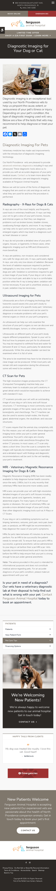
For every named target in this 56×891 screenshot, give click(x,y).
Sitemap (41, 870)
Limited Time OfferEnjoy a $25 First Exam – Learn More (27, 34)
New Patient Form (13, 635)
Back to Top (8, 873)
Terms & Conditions (11, 870)
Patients (9, 629)
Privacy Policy (8, 868)
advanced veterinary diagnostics (18, 165)
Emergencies (42, 14)
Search (34, 870)
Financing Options (13, 646)
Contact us (23, 175)
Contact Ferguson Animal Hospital (27, 597)
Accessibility (25, 870)
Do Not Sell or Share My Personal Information (31, 868)
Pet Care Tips (11, 640)
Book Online (14, 14)
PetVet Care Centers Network (31, 881)
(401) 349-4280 (29, 8)
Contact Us (28, 830)
